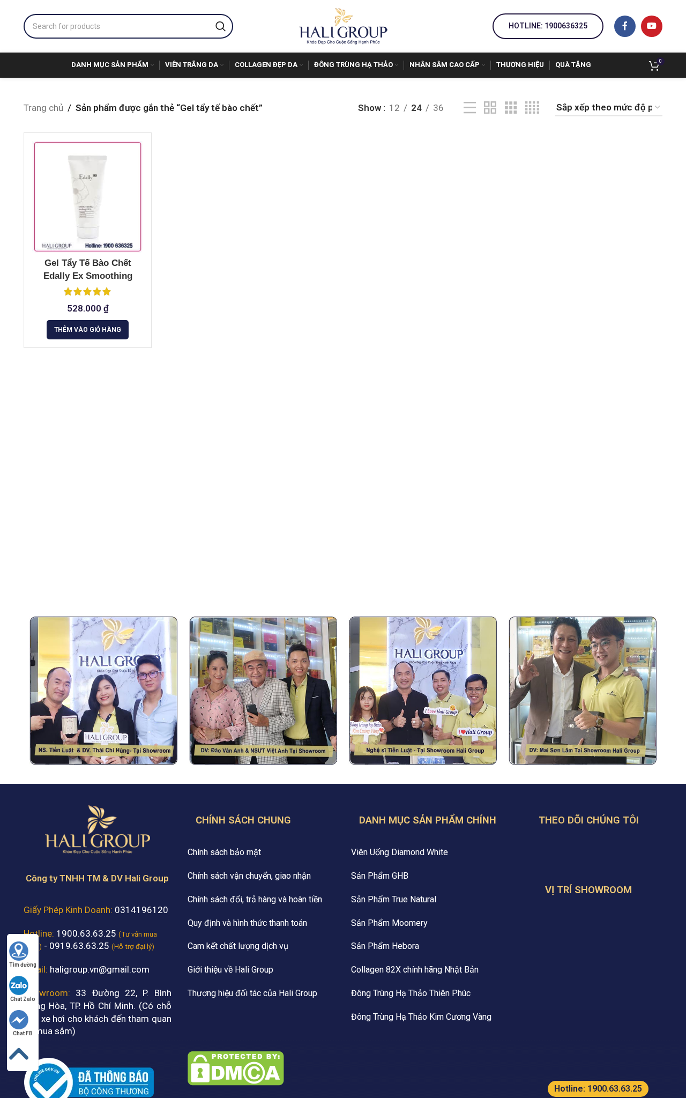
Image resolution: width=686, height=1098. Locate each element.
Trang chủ (43, 107)
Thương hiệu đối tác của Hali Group (252, 993)
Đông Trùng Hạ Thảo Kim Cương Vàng (421, 1017)
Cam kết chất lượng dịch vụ (238, 946)
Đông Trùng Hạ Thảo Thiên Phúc (411, 993)
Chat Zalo (22, 999)
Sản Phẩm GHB (379, 876)
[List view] (470, 108)
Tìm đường (22, 965)
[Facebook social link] (625, 26)
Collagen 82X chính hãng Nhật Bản (415, 970)
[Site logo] (343, 25)
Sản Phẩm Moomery (389, 923)
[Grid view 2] (490, 108)
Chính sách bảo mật (224, 852)
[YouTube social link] (651, 26)
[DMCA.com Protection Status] (236, 1067)
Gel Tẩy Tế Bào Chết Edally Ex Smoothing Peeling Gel (87, 276)
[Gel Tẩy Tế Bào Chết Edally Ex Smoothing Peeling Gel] (87, 196)
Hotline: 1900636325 (548, 25)
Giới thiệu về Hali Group (230, 970)
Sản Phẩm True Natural (393, 899)
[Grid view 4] (532, 108)
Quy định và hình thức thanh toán (247, 923)
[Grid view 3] (511, 108)
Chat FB (23, 1033)
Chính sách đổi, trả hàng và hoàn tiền (255, 899)
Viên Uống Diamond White (399, 852)
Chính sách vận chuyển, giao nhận (249, 876)
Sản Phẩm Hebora (385, 946)
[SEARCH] (220, 26)
